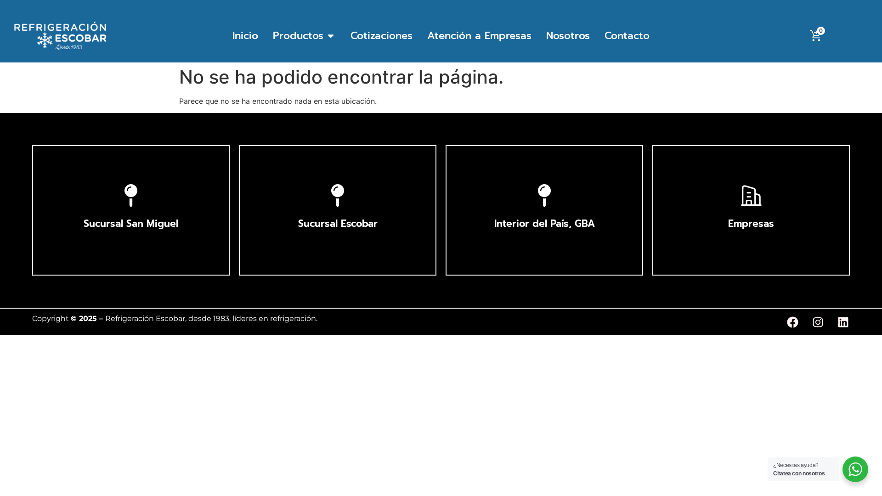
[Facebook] (792, 321)
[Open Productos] (331, 35)
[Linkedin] (842, 321)
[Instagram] (817, 321)
